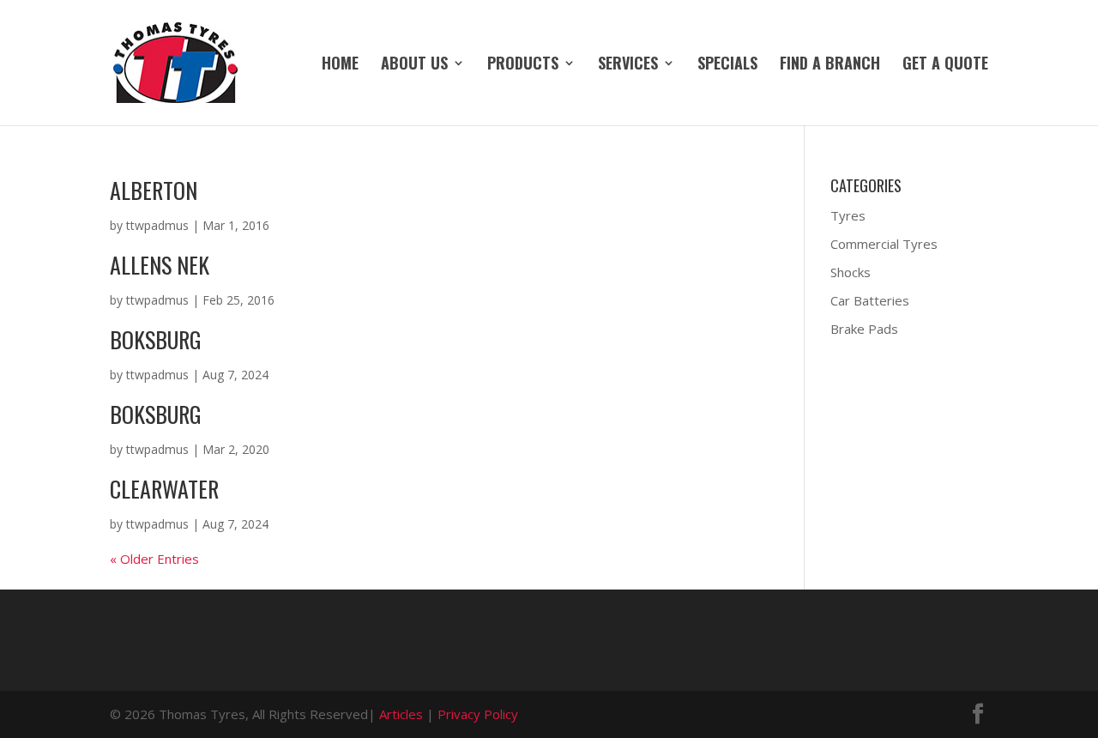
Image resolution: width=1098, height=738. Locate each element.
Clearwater (164, 488)
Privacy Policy (477, 714)
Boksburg (156, 339)
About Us (414, 65)
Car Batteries (869, 300)
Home (340, 65)
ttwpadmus (157, 225)
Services (628, 65)
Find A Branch (830, 65)
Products (522, 65)
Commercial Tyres (884, 243)
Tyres (848, 215)
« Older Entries (154, 558)
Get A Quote (945, 65)
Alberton (153, 190)
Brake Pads (864, 328)
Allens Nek (159, 264)
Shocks (850, 272)
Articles (401, 714)
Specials (727, 65)
